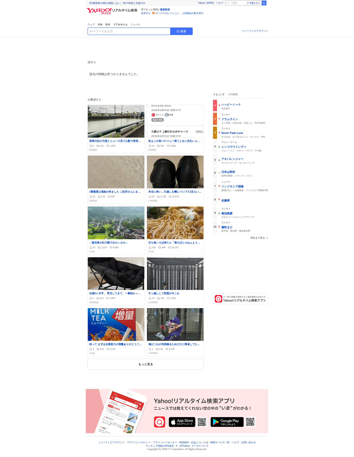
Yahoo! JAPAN (206, 2)
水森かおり (254, 3)
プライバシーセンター (165, 442)
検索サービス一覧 (220, 442)
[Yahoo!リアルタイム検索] (112, 9)
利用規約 (184, 442)
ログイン (146, 13)
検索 (183, 31)
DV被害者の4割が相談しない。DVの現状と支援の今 (117, 3)
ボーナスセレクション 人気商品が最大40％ (179, 13)
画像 (100, 24)
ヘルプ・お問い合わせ (244, 442)
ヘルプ (219, 2)
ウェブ (91, 24)
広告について (198, 442)
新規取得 (165, 9)
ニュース (135, 24)
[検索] (264, 3)
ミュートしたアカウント (255, 30)
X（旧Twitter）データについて (192, 445)
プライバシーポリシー (139, 442)
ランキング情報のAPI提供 (160, 445)
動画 (107, 24)
